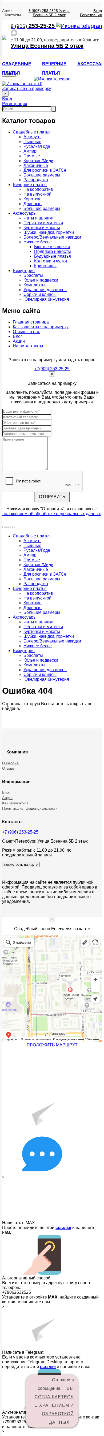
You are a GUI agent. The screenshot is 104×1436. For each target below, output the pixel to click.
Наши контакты (28, 346)
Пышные (32, 141)
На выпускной (37, 194)
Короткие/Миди (38, 160)
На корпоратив (38, 189)
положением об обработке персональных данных (51, 513)
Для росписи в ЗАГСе (44, 170)
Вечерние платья (30, 184)
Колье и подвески (40, 280)
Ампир (30, 151)
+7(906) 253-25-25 (52, 368)
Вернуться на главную (34, 717)
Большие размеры (41, 175)
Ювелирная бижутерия (46, 299)
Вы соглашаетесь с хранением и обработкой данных (54, 1405)
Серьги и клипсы (40, 294)
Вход (97, 10)
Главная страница (31, 322)
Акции (7, 10)
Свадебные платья (32, 132)
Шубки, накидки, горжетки (48, 232)
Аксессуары (25, 213)
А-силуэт (32, 137)
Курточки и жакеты (41, 227)
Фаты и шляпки (38, 218)
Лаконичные (35, 165)
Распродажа (35, 180)
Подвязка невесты (52, 251)
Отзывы (8, 768)
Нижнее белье (37, 242)
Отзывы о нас (26, 331)
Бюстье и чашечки (52, 246)
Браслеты (33, 275)
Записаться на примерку (26, 88)
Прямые (31, 156)
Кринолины (45, 266)
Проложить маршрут (52, 1045)
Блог (17, 336)
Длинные (32, 203)
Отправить (52, 496)
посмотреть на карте (21, 864)
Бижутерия (24, 270)
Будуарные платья (52, 256)
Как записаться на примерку (41, 327)
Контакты (13, 15)
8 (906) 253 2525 (43, 10)
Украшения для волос (45, 289)
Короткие (32, 199)
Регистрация (91, 15)
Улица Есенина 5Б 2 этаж (51, 12)
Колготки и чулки (50, 261)
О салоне (10, 763)
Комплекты (34, 285)
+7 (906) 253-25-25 (20, 832)
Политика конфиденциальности (30, 808)
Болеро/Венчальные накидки (52, 237)
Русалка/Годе (36, 146)
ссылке (63, 1227)
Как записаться (15, 803)
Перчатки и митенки (43, 223)
